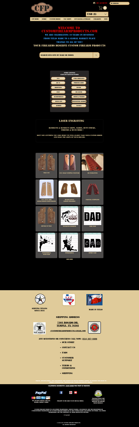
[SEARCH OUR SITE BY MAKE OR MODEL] (96, 55)
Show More (69, 259)
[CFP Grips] (75, 392)
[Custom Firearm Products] (70, 392)
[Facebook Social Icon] (61, 392)
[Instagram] (66, 392)
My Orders (115, 3)
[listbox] (97, 14)
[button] (103, 8)
